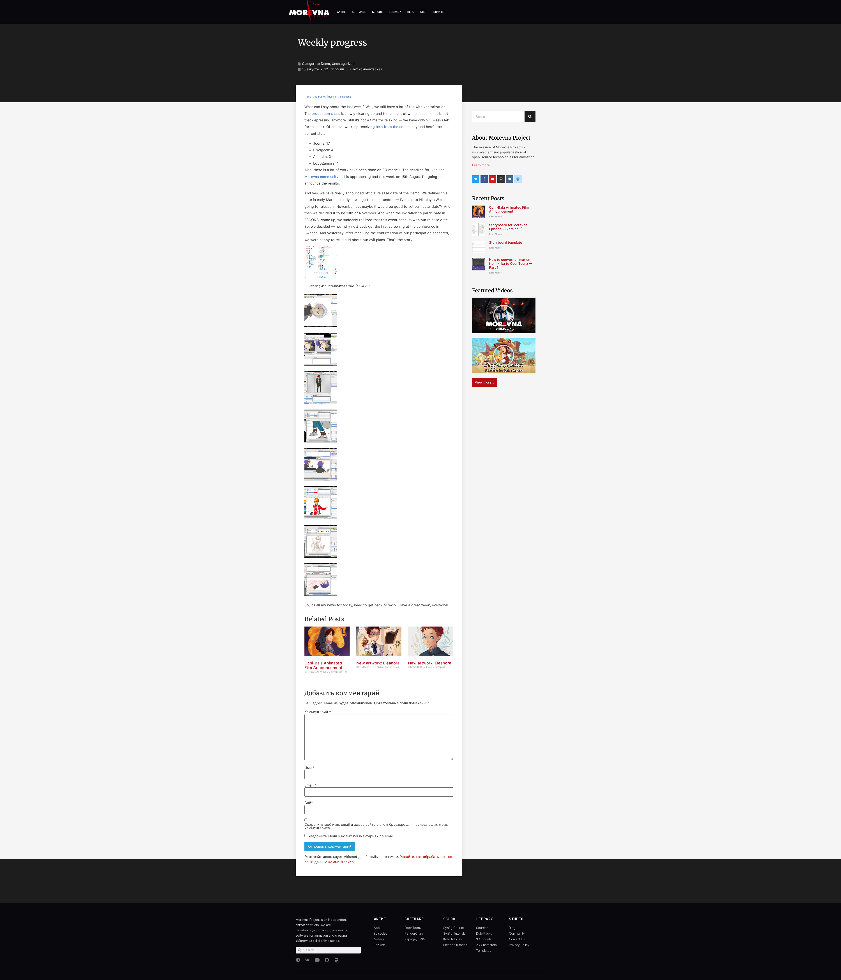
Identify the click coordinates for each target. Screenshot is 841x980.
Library (395, 12)
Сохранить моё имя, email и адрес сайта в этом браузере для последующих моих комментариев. (376, 826)
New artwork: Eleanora (377, 663)
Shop (423, 12)
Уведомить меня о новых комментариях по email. (351, 836)
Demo (325, 64)
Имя (309, 767)
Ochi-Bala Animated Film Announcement (323, 665)
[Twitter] (475, 179)
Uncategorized (343, 64)
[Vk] (509, 179)
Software (359, 12)
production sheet (326, 113)
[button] (378, 268)
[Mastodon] (336, 960)
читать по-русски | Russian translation (328, 96)
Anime (341, 12)
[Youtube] (492, 179)
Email (310, 785)
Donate (438, 12)
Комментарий (317, 712)
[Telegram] (298, 960)
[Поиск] (530, 116)
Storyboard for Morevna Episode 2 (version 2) (508, 227)
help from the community (397, 126)
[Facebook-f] (484, 179)
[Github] (501, 179)
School (377, 12)
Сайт (308, 802)
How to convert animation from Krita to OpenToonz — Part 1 (510, 263)
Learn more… (482, 165)
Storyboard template (505, 242)
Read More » (495, 216)
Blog (410, 12)
